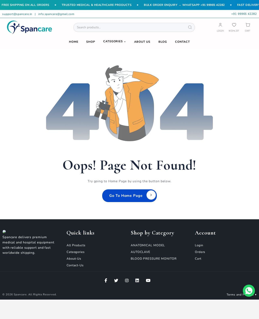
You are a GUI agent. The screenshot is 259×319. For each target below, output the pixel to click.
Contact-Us (75, 265)
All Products (76, 245)
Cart (198, 258)
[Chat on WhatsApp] (249, 291)
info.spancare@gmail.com (56, 14)
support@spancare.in (17, 14)
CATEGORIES (114, 41)
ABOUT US (142, 42)
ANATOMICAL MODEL (148, 245)
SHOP (90, 42)
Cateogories (76, 252)
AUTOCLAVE (140, 252)
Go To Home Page (126, 195)
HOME (73, 42)
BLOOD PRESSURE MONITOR (154, 258)
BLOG (162, 42)
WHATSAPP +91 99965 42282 (203, 5)
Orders (200, 252)
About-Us (74, 258)
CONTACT (182, 42)
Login (199, 245)
